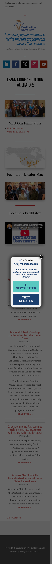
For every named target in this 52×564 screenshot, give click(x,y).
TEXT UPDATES (26, 299)
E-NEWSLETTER (26, 286)
